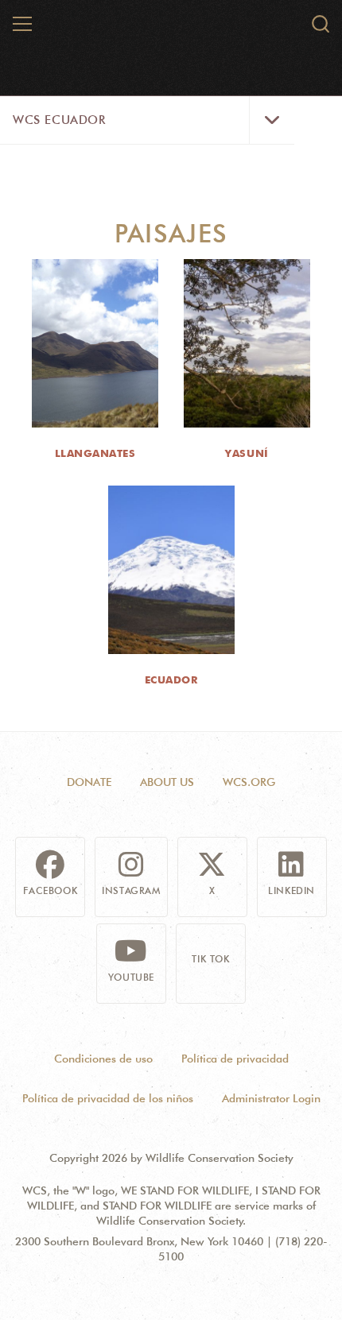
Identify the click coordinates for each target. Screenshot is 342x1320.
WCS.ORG (249, 782)
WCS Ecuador (59, 120)
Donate (89, 782)
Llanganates (95, 453)
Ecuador (171, 679)
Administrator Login (271, 1098)
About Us (167, 782)
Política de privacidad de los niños (107, 1098)
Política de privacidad (235, 1058)
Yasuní (246, 453)
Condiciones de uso (103, 1058)
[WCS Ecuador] (172, 30)
